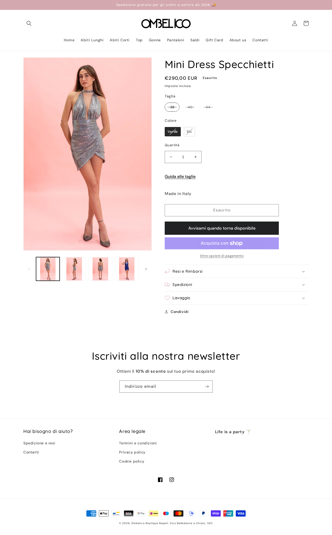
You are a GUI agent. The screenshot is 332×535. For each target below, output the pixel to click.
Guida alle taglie (180, 176)
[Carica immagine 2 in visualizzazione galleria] (74, 269)
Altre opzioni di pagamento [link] (222, 256)
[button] (29, 23)
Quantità (172, 145)
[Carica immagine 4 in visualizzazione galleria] (127, 269)
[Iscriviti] (206, 386)
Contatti (31, 452)
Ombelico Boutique (144, 523)
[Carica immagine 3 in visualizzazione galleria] (100, 269)
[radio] (172, 107)
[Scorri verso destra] (146, 269)
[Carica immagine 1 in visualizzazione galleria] (48, 269)
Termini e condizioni (138, 443)
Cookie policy (131, 461)
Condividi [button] (180, 311)
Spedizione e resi (39, 443)
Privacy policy (132, 452)
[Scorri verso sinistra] (29, 269)
